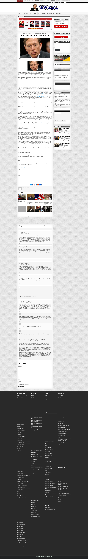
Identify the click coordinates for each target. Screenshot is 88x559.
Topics (31, 13)
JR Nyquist (19, 465)
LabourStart (60, 491)
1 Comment (65, 137)
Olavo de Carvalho (20, 483)
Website (19, 381)
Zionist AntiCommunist (21, 552)
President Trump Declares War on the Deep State (30, 202)
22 (62, 118)
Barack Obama (30, 33)
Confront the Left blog (20, 428)
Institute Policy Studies (34, 454)
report (40, 122)
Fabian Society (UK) (48, 490)
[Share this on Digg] (40, 184)
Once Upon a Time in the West (22, 485)
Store (27, 13)
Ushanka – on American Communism (23, 542)
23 (64, 118)
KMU (59, 437)
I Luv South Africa (20, 452)
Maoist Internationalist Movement (63, 493)
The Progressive (33, 506)
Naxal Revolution (61, 448)
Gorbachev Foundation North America (37, 448)
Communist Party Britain (49, 481)
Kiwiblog (46, 399)
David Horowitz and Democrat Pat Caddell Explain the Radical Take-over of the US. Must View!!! (62, 100)
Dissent (32, 446)
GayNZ (46, 420)
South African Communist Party (50, 509)
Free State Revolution (20, 442)
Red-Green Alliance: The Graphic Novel (60, 77)
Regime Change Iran (20, 495)
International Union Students (63, 486)
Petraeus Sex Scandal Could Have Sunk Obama (35, 35)
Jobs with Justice (34, 459)
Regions (35, 13)
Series (39, 13)
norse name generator (58, 99)
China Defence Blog (20, 424)
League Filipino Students (62, 442)
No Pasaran (19, 479)
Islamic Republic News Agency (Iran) (64, 429)
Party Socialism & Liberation (35, 477)
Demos (32, 444)
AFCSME (32, 395)
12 (55, 116)
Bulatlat (59, 397)
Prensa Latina (47, 474)
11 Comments (38, 36)
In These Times (33, 452)
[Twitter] (64, 2)
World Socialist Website (62, 523)
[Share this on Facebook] (32, 184)
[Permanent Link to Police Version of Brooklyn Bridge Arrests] (39, 197)
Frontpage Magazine (20, 444)
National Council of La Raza (35, 469)
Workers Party (47, 463)
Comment (20, 366)
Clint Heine (46, 397)
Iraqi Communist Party (62, 427)
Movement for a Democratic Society (37, 467)
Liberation (46, 437)
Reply (19, 243)
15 (62, 116)
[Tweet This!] (31, 184)
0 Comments (66, 130)
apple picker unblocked (58, 103)
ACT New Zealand (47, 395)
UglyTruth (23, 330)
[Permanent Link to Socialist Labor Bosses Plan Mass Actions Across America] (22, 209)
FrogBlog (46, 418)
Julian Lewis (19, 467)
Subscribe (54, 2)
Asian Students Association (62, 395)
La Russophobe (19, 469)
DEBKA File (19, 434)
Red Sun (59, 497)
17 (66, 116)
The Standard (47, 457)
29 (62, 120)
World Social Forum (61, 521)
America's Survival (20, 399)
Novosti (46, 498)
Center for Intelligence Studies (22, 420)
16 (64, 116)
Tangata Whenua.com (48, 455)
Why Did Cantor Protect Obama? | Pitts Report (29, 228)
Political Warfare (20, 489)
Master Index (58, 13)
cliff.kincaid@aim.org (21, 167)
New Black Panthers (34, 471)
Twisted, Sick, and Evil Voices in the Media (61, 75)
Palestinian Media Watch (21, 487)
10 (66, 114)
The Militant (33, 502)
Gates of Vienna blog (20, 446)
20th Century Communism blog (22, 395)
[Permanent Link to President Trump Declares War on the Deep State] (31, 197)
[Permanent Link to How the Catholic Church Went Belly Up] (56, 130)
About (19, 13)
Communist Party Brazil (48, 468)
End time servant (24, 263)
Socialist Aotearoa (47, 451)
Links (59, 446)
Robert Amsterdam (20, 499)
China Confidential (20, 422)
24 (66, 118)
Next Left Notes (33, 475)
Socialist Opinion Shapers (42, 33)
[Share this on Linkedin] (36, 184)
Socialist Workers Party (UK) (49, 502)
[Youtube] (67, 2)
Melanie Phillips (20, 471)
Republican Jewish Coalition (21, 497)
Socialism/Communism (36, 33)
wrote (43, 93)
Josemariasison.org (61, 435)
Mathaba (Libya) (47, 507)
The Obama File (19, 520)
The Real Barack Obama (21, 524)
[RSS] (69, 2)
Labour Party (47, 435)
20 (57, 118)
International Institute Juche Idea (63, 425)
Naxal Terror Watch (20, 477)
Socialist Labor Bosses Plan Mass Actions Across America (21, 214)
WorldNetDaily (19, 550)
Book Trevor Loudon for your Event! (48, 13)
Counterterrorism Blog (21, 430)
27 (57, 120)
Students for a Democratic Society (36, 496)
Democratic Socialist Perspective (63, 419)
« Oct (55, 123)
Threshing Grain (20, 534)
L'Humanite (46, 494)
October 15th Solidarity (48, 447)
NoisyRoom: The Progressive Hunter (23, 481)
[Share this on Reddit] (38, 184)
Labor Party (33, 461)
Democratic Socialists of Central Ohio (37, 442)
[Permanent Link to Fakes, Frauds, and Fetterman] (56, 138)
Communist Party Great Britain (50, 483)
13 (57, 116)
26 (55, 120)
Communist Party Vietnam (62, 417)
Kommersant (47, 492)
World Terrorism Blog (21, 548)
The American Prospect (35, 500)
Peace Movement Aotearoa (49, 449)
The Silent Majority (20, 528)
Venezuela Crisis (20, 544)
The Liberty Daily (20, 518)
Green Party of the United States (36, 450)
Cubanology (19, 432)
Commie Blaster (20, 426)
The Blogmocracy (20, 516)
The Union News (20, 530)
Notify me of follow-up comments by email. (26, 382)
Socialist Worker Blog (48, 453)
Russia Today (47, 500)
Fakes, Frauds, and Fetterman (59, 73)
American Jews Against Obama (22, 401)
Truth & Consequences (21, 538)
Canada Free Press (20, 418)
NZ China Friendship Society (49, 441)
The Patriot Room (20, 522)
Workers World (33, 512)
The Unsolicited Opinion (21, 532)
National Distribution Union (49, 439)
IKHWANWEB (60, 423)
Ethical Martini (47, 416)
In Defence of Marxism (62, 478)
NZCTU (46, 443)
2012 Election (26, 33)
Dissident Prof (19, 438)
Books (51, 2)
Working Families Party (35, 514)
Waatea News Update (48, 461)
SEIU (32, 492)
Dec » (57, 123)
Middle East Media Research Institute (23, 475)
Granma (46, 470)
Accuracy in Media (21, 59)
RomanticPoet (19, 501)
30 (64, 120)
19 (55, 118)
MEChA (32, 465)
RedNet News (60, 501)
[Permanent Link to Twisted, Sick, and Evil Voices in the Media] (56, 145)
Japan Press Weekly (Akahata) (63, 431)
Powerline (19, 493)
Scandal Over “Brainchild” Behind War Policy (22, 201)
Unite (45, 459)
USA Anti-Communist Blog (21, 540)
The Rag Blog (33, 508)
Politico (18, 491)
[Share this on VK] (41, 184)
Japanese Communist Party (62, 433)
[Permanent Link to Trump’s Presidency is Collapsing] (39, 209)
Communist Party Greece (49, 485)
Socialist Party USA (34, 494)
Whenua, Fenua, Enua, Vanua (62, 465)
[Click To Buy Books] (35, 29)
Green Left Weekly (61, 421)
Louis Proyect (33, 463)
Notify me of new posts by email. (24, 384)
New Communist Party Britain (49, 496)
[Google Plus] (66, 2)
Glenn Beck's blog (20, 448)
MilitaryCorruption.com (40, 96)
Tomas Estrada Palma (20, 536)
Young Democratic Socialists (35, 516)
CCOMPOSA (60, 401)
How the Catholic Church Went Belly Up (60, 72)
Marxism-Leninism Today (62, 495)
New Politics (33, 473)
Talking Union (33, 498)
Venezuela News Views (21, 546)
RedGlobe (59, 499)
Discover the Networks (21, 436)
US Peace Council (34, 510)
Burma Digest (60, 399)
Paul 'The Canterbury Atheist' (26, 246)
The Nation (33, 504)
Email (19, 379)
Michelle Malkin (20, 473)
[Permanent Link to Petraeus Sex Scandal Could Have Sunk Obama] (35, 48)
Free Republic (19, 440)
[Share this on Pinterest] (34, 184)
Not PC (46, 401)
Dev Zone (46, 414)
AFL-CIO (32, 397)
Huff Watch (19, 450)
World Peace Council (61, 519)
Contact (23, 13)
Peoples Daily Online (61, 452)
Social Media (60, 2)
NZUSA (46, 445)
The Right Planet (20, 526)
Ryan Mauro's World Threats (22, 503)
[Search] (70, 2)
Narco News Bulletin (48, 472)
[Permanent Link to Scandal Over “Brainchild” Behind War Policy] (22, 197)
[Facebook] (65, 2)
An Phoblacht (47, 479)
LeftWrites (60, 444)
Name (19, 377)
